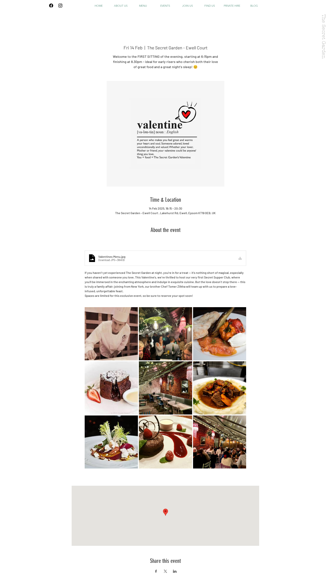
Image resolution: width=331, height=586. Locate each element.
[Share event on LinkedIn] (175, 571)
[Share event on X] (165, 571)
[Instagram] (60, 5)
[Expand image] (111, 333)
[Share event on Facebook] (156, 571)
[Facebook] (51, 5)
